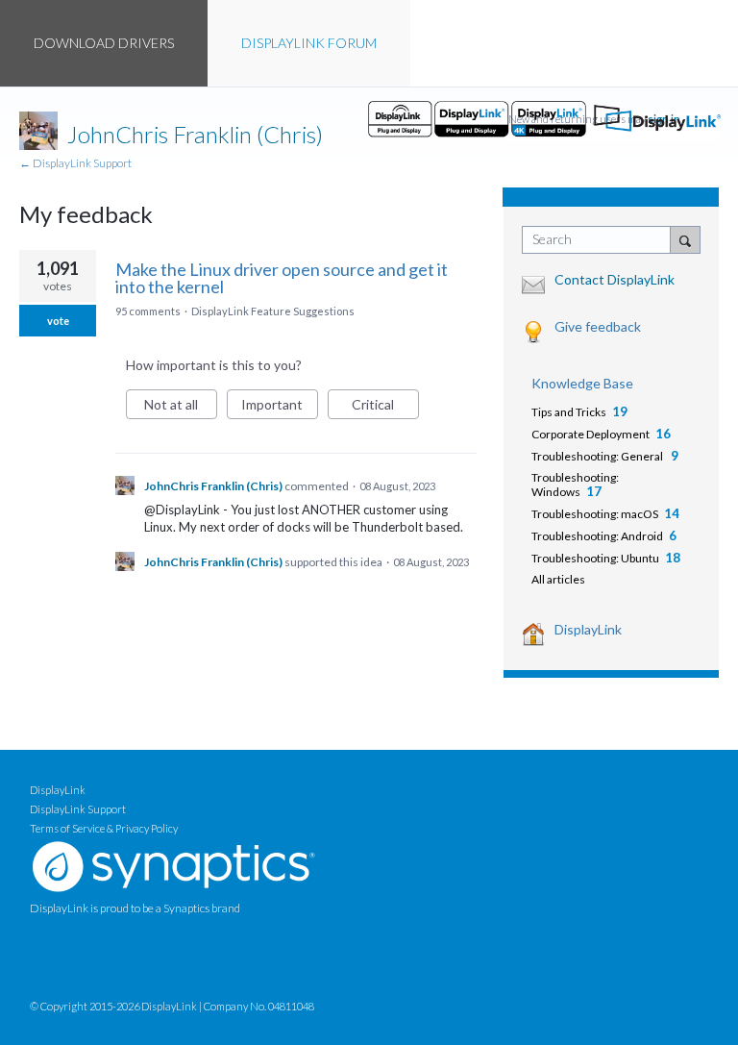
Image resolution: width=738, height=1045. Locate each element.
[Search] (685, 239)
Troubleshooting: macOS (594, 514)
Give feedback (597, 326)
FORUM (309, 43)
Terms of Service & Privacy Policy (104, 828)
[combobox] (600, 240)
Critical (385, 407)
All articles (558, 579)
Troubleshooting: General (598, 456)
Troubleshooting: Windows (575, 484)
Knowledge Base (582, 383)
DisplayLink (588, 629)
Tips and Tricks (568, 412)
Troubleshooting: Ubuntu (595, 558)
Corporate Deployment (590, 434)
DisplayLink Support (78, 809)
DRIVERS (104, 43)
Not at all (180, 407)
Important (279, 407)
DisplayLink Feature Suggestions (273, 311)
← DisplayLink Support (75, 163)
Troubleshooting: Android (597, 536)
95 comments (148, 311)
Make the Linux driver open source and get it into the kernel (281, 278)
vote (58, 320)
